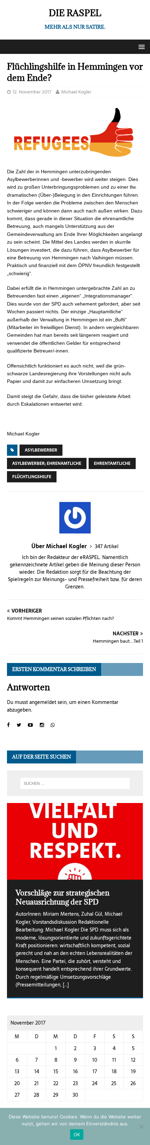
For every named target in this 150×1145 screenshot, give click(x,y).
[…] (66, 985)
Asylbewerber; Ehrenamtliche (46, 463)
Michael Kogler (76, 92)
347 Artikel (107, 546)
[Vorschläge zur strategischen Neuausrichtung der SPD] (75, 841)
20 (17, 1083)
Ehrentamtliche (112, 463)
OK (77, 1134)
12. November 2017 (32, 92)
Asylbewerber (41, 450)
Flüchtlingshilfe (31, 476)
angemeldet (42, 702)
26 (133, 1083)
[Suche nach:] (75, 783)
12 (133, 1060)
